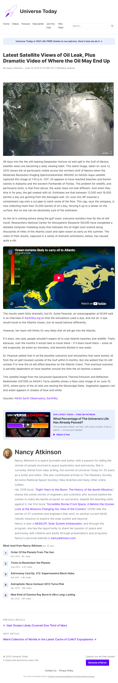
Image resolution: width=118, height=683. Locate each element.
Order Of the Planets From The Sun (32, 552)
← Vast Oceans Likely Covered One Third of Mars (35, 625)
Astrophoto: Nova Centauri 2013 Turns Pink (37, 584)
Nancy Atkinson (14, 68)
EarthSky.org (32, 318)
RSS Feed (60, 25)
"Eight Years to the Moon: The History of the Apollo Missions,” (74, 489)
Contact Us (51, 670)
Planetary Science (66, 68)
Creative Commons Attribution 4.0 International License (71, 676)
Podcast (26, 23)
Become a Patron (97, 662)
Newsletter (38, 23)
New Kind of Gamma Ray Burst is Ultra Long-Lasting (43, 594)
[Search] (112, 26)
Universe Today (38, 11)
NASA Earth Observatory (30, 398)
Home (6, 23)
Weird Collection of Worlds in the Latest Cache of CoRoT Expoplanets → (49, 639)
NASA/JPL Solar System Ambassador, (59, 523)
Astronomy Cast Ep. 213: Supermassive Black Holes (42, 573)
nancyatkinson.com (63, 538)
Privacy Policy (66, 670)
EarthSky (52, 398)
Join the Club (50, 25)
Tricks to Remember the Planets (30, 562)
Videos (15, 23)
